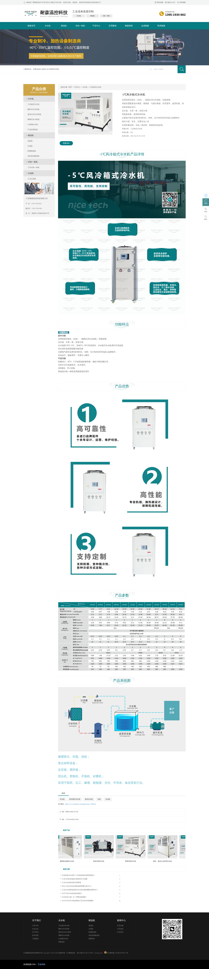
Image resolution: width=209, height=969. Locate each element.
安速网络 (41, 964)
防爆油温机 (37, 69)
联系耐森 (161, 26)
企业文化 (35, 929)
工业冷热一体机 (33, 167)
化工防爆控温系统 (52, 69)
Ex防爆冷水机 (33, 124)
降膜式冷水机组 (33, 119)
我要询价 (66, 143)
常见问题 (120, 925)
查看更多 (61, 942)
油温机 (43, 69)
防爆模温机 (32, 151)
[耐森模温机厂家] (30, 16)
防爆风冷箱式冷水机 (71, 812)
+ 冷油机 (30, 173)
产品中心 (96, 26)
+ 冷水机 (30, 99)
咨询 (205, 203)
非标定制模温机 (33, 156)
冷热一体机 (80, 26)
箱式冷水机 (89, 799)
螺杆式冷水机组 (33, 109)
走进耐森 (145, 26)
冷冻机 (107, 799)
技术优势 (35, 935)
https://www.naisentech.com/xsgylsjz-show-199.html (80, 804)
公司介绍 (35, 925)
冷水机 (48, 26)
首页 (70, 87)
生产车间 (35, 932)
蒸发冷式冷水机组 (34, 114)
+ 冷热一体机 (32, 162)
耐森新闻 (129, 26)
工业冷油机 (32, 179)
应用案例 (112, 26)
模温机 (64, 26)
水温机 (30, 146)
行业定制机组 (33, 129)
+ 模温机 (30, 135)
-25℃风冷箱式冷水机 (72, 819)
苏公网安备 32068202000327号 (117, 953)
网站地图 (160, 2)
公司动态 (120, 929)
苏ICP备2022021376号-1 (85, 953)
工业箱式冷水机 (33, 104)
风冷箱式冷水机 (74, 799)
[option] (85, 113)
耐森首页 (31, 26)
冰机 (99, 799)
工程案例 (35, 938)
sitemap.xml (99, 953)
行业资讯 (120, 932)
